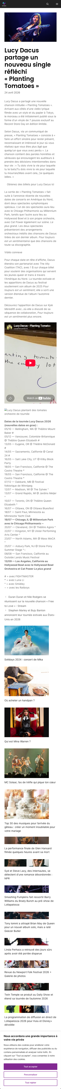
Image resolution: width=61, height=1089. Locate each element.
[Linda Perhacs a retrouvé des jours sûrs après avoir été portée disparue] (26, 943)
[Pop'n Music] (4, 4)
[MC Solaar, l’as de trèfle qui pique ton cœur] (26, 776)
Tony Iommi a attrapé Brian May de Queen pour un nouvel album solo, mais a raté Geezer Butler (29, 927)
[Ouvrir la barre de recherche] (47, 4)
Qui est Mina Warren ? (17, 741)
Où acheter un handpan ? (19, 700)
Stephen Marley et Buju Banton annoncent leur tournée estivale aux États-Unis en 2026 (29, 615)
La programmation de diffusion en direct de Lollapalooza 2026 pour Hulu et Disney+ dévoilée (30, 1021)
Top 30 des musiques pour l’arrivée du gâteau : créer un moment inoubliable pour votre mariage (29, 827)
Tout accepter (30, 1066)
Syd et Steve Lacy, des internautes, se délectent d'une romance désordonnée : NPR (28, 874)
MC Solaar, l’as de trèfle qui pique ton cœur (30, 782)
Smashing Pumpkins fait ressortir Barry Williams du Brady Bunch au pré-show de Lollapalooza (29, 901)
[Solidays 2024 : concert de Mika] (26, 653)
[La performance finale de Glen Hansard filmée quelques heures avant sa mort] (26, 842)
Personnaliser (30, 1074)
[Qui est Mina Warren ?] (26, 735)
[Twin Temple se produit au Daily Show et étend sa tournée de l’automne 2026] (26, 988)
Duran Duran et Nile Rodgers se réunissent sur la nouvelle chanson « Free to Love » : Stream (29, 601)
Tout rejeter (30, 1082)
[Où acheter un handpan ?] (26, 694)
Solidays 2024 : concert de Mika (23, 659)
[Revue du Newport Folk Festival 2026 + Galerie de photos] (26, 965)
